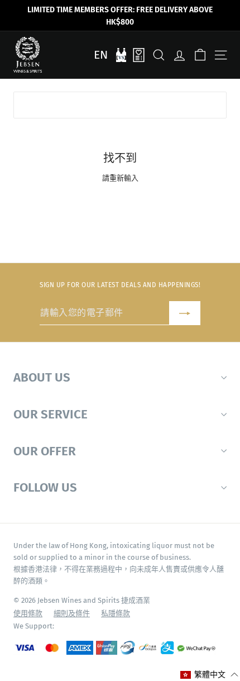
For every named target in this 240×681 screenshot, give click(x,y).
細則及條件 (72, 613)
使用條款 (27, 613)
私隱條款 (115, 613)
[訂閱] (184, 313)
